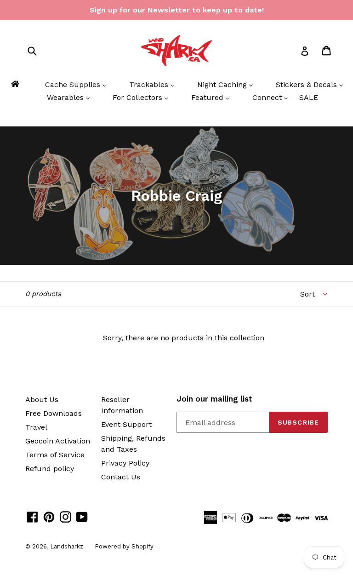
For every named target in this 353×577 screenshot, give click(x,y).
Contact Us (120, 476)
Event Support (126, 424)
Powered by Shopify (124, 546)
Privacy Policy (125, 463)
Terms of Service (55, 454)
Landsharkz (66, 546)
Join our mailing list (214, 398)
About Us (41, 399)
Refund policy (49, 468)
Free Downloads (53, 413)
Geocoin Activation (57, 441)
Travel (36, 427)
